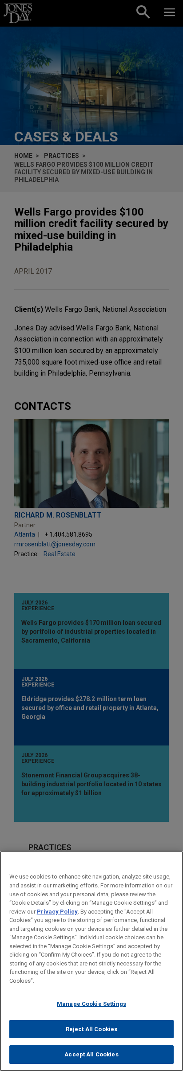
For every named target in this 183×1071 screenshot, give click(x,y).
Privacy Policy (57, 911)
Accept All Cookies (91, 1054)
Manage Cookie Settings (91, 1003)
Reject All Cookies (91, 1029)
